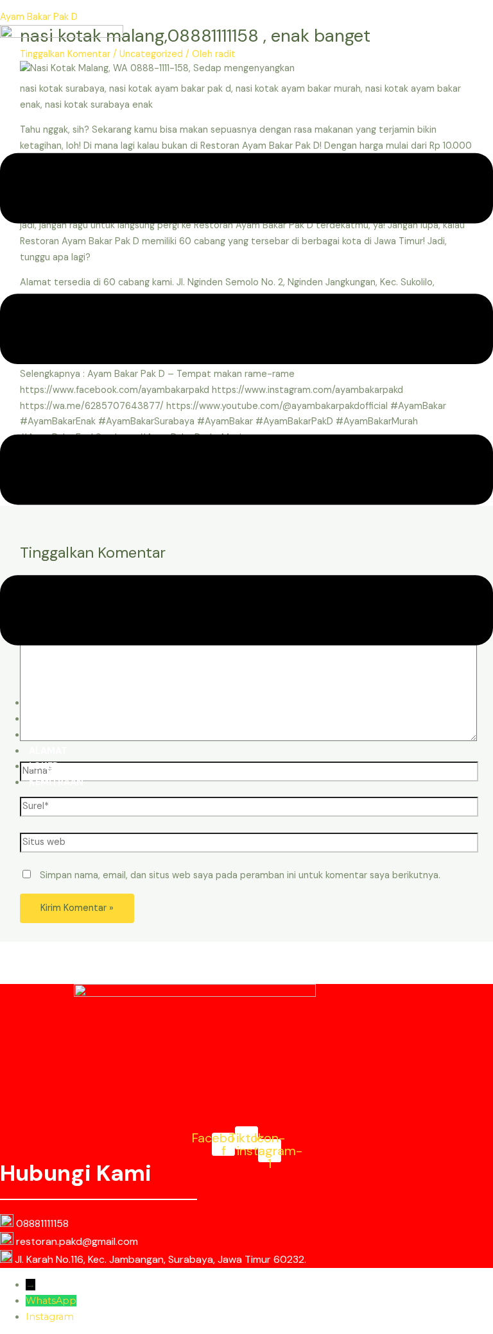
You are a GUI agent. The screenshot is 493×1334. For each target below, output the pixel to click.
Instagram (50, 1316)
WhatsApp (51, 1300)
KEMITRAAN (56, 782)
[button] (246, 402)
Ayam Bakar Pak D (39, 17)
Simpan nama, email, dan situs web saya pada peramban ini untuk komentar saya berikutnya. (240, 875)
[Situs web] (249, 845)
